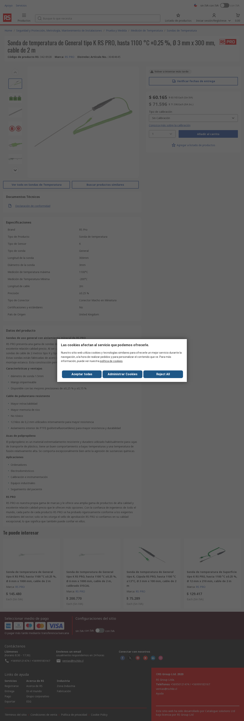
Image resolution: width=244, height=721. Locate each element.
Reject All (163, 374)
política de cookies (111, 361)
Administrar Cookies (122, 374)
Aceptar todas (81, 374)
